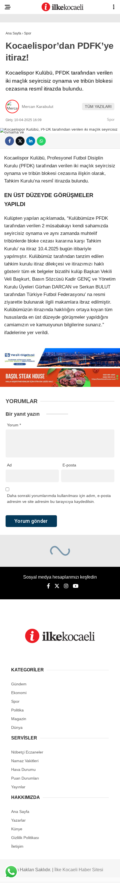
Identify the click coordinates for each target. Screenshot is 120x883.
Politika (17, 710)
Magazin (18, 718)
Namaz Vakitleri (25, 761)
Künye (16, 829)
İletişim (17, 846)
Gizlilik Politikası (25, 837)
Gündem (19, 684)
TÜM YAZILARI (98, 106)
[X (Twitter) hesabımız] (56, 586)
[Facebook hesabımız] (48, 586)
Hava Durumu (23, 769)
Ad (9, 465)
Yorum (14, 425)
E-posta (69, 465)
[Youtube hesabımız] (75, 586)
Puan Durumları (25, 778)
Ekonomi (19, 692)
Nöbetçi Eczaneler (27, 752)
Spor (110, 119)
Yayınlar (18, 787)
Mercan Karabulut (37, 106)
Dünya (17, 727)
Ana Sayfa (20, 811)
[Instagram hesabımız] (66, 586)
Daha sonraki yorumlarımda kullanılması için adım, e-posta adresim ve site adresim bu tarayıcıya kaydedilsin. (59, 498)
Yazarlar (18, 820)
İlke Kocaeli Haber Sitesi (78, 869)
